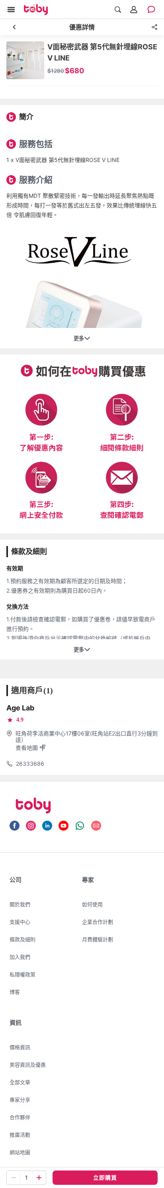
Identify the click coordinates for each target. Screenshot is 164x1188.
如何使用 (92, 904)
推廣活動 (20, 1134)
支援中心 (20, 922)
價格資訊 (20, 1047)
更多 (79, 338)
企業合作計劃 (97, 922)
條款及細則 (22, 939)
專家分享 (20, 1099)
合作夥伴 (20, 1117)
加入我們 (20, 957)
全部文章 (20, 1082)
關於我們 (20, 904)
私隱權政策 (22, 974)
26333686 (30, 763)
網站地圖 (20, 1152)
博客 (15, 992)
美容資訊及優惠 (28, 1064)
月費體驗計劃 (97, 939)
